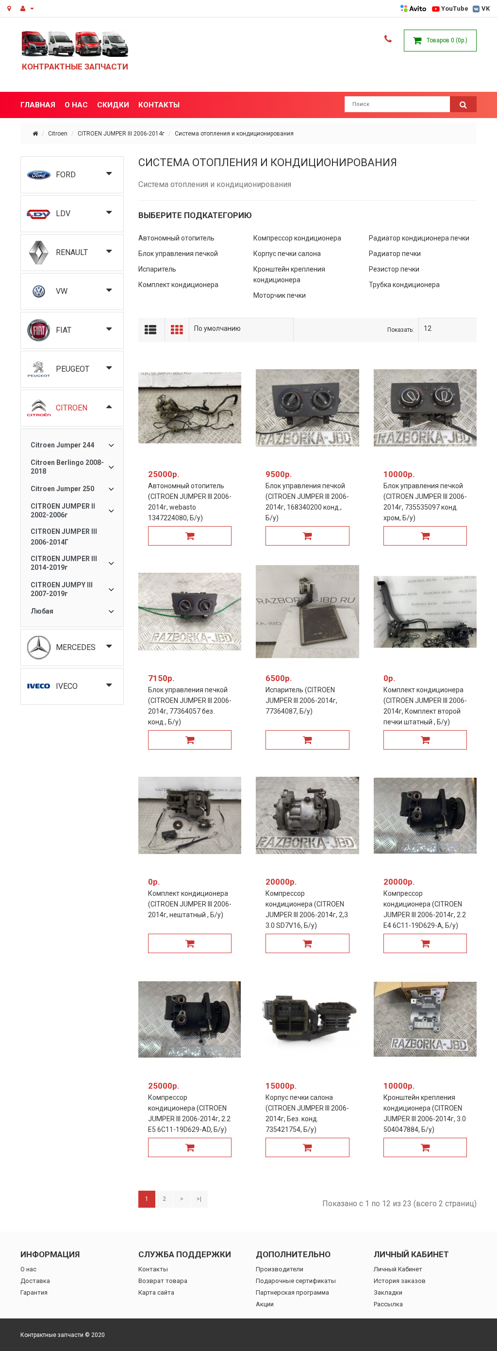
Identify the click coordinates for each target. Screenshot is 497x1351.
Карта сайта (156, 1292)
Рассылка (388, 1304)
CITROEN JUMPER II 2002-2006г (63, 510)
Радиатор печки (395, 253)
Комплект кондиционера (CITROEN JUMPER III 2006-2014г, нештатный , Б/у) (190, 904)
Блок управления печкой (178, 253)
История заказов (400, 1280)
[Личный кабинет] (27, 9)
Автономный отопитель (176, 238)
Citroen (57, 133)
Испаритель (157, 269)
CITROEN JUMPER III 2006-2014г (121, 133)
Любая (42, 611)
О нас (28, 1269)
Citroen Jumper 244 (62, 445)
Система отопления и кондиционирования (234, 133)
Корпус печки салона (287, 253)
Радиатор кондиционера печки (419, 238)
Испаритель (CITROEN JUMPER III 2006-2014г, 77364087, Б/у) (301, 700)
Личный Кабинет (398, 1269)
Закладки (388, 1292)
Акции (265, 1304)
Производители (279, 1269)
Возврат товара (162, 1280)
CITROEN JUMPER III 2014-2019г (64, 563)
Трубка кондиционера (404, 285)
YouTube (454, 8)
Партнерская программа (292, 1292)
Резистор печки (394, 269)
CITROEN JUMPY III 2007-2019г (62, 589)
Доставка (35, 1280)
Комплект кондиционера (178, 285)
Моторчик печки (279, 295)
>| (199, 1199)
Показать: (400, 329)
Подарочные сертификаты (296, 1280)
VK (485, 8)
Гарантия (34, 1292)
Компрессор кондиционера (297, 238)
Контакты (153, 1269)
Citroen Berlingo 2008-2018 (67, 467)
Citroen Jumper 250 (62, 489)
